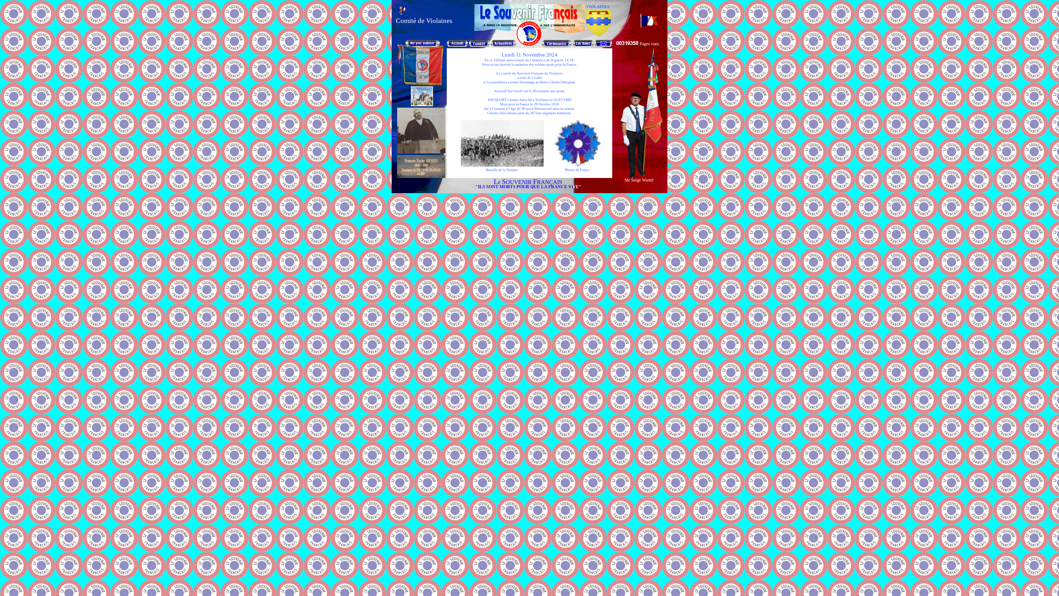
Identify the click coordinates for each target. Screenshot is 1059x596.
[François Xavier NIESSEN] (421, 176)
